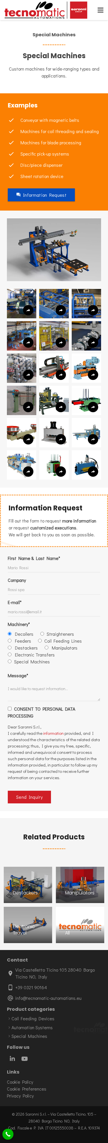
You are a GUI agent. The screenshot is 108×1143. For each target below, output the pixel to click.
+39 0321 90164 (31, 987)
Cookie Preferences (26, 1089)
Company (17, 580)
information (53, 733)
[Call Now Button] (8, 1134)
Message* (18, 675)
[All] (80, 925)
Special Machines (29, 1036)
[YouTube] (24, 1058)
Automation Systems (32, 1027)
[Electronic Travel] (28, 925)
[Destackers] (28, 885)
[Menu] (100, 10)
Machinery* (19, 624)
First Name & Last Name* (34, 558)
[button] (21, 303)
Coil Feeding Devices (33, 1018)
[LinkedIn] (12, 1058)
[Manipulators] (80, 885)
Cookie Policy (20, 1082)
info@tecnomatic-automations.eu (48, 998)
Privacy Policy (20, 1096)
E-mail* (15, 602)
